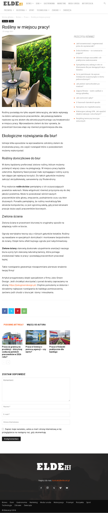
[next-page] (8, 362)
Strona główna (7, 17)
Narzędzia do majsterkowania (88, 107)
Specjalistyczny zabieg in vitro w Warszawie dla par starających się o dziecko (90, 67)
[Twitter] (11, 311)
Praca (26, 17)
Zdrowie (55, 10)
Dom (37, 3)
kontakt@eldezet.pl (61, 480)
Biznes (29, 3)
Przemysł (8, 10)
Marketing (61, 3)
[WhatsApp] (24, 311)
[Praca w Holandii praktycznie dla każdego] (59, 337)
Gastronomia (49, 3)
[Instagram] (47, 488)
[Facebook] (5, 311)
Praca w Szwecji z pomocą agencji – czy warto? (36, 349)
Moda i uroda (73, 3)
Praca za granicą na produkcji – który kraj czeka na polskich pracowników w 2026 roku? (12, 352)
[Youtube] (67, 488)
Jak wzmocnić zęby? (84, 98)
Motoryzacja (87, 3)
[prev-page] (3, 362)
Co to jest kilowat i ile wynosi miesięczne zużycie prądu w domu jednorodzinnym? (90, 76)
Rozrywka (20, 10)
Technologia (42, 10)
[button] (104, 3)
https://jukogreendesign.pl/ (22, 285)
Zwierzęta (67, 10)
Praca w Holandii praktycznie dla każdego (57, 349)
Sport (31, 10)
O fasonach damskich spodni (88, 102)
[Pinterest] (18, 311)
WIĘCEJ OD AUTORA (36, 325)
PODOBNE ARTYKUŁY (13, 325)
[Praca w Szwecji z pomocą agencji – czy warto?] (36, 337)
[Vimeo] (60, 488)
